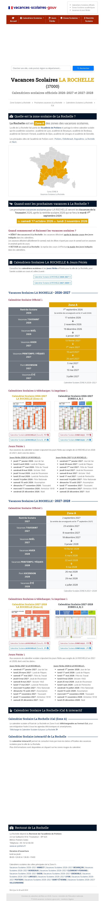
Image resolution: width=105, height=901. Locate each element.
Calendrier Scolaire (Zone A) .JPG (28, 439)
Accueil (13, 19)
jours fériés (52, 268)
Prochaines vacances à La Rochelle (48, 102)
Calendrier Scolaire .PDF (75, 435)
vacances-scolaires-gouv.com (48, 899)
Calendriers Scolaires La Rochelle (79, 102)
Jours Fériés (52, 19)
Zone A (39, 123)
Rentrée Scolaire (89, 19)
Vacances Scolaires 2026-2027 (27, 867)
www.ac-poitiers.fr (18, 845)
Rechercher (84, 68)
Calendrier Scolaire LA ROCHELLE (52, 276)
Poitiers (58, 138)
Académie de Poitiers (51, 127)
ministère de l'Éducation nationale (71, 896)
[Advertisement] (52, 44)
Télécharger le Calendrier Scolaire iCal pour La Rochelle (33, 729)
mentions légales (67, 899)
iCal (52, 105)
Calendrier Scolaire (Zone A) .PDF (28, 435)
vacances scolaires (36, 209)
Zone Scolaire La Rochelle (20, 102)
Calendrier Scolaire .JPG (75, 439)
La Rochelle (90, 138)
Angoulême (79, 138)
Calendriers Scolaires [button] (32, 17)
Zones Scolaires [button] (70, 17)
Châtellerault (67, 138)
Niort (14, 141)
